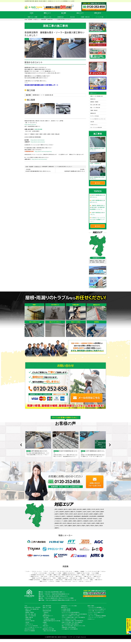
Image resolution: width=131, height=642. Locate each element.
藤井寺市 (80, 514)
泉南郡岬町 (65, 518)
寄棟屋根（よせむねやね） (35, 579)
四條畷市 (96, 514)
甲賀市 (92, 525)
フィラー (28, 571)
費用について (47, 13)
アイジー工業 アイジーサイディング (96, 610)
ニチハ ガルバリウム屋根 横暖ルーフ (96, 607)
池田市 (70, 509)
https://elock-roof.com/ (30, 124)
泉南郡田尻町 (58, 518)
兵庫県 (70, 521)
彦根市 (96, 525)
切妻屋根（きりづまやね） (48, 579)
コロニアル (81, 581)
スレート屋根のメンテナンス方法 (69, 619)
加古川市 (79, 523)
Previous (21, 444)
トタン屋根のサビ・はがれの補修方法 (70, 629)
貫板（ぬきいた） (91, 578)
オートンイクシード (47, 609)
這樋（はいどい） (97, 576)
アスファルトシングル (66, 581)
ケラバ (98, 578)
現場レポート (46, 614)
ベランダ (35, 573)
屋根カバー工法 (47, 17)
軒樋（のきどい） (99, 579)
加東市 (93, 523)
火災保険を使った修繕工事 (49, 619)
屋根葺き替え (61, 17)
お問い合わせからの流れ (30, 629)
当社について (80, 13)
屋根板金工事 (93, 113)
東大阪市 (86, 514)
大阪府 (100, 518)
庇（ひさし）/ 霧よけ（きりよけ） (57, 576)
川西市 (84, 523)
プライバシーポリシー (48, 627)
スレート (75, 581)
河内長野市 (79, 511)
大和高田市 (85, 521)
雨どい (54, 578)
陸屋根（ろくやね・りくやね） (83, 573)
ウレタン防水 (51, 573)
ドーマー (86, 579)
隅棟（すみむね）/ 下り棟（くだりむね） (73, 579)
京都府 (74, 521)
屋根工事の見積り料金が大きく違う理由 (52, 620)
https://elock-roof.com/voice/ (37, 142)
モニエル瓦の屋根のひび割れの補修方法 (70, 624)
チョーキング (53, 571)
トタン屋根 (49, 574)
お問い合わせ (97, 13)
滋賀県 (65, 521)
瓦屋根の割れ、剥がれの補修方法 (69, 627)
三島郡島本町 (69, 516)
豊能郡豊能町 (77, 516)
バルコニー (103, 571)
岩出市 (74, 523)
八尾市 (56, 511)
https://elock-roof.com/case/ (37, 140)
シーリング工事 (99, 17)
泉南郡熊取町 (100, 516)
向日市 (64, 523)
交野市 (101, 514)
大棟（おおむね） (59, 579)
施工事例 (63, 13)
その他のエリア (59, 521)
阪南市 (63, 516)
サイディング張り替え (95, 116)
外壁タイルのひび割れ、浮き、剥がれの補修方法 (72, 622)
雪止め (83, 574)
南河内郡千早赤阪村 (92, 518)
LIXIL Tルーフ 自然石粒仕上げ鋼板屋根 (97, 615)
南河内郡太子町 (73, 518)
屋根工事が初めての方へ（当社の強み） (33, 607)
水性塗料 (82, 571)
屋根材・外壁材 (91, 605)
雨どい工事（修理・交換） (96, 104)
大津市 (95, 521)
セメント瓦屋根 (95, 573)
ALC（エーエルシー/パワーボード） (65, 571)
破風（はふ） (83, 578)
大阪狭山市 (58, 516)
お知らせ (45, 624)
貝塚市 (89, 509)
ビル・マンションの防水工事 (96, 127)
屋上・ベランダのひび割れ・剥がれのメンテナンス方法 (73, 625)
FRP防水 (58, 581)
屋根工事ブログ (64, 607)
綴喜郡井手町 (58, 523)
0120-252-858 (38, 129)
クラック (46, 571)
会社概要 (44, 622)
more (98, 183)
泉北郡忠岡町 (93, 516)
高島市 (74, 525)
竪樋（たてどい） (43, 581)
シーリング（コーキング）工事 (92, 571)
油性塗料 (76, 571)
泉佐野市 (61, 511)
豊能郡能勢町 (85, 516)
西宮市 (100, 521)
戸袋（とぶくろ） (70, 576)
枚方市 (97, 509)
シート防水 (58, 573)
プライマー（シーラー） (37, 571)
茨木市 (102, 509)
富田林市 (67, 511)
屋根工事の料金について (48, 615)
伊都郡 (97, 523)
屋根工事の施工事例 (47, 610)
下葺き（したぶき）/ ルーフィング (94, 574)
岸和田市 (60, 509)
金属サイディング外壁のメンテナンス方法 (70, 615)
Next (109, 444)
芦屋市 (83, 525)
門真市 (66, 514)
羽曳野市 (61, 514)
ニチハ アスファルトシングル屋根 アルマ (97, 609)
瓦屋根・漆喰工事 (85, 17)
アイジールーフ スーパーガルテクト (95, 617)
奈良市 (91, 521)
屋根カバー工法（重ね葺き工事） (97, 96)
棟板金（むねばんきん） (63, 578)
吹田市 (74, 509)
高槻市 (84, 509)
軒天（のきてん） (74, 578)
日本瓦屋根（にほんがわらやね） (38, 574)
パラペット (51, 581)
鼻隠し (91, 579)
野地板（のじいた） (35, 576)
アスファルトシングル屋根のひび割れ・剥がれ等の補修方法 (74, 614)
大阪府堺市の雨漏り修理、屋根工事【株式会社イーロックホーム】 (60, 637)
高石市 (75, 514)
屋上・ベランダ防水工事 (95, 107)
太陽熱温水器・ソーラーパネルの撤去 (69, 605)
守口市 (93, 509)
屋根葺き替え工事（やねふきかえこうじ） (71, 574)
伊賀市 (101, 525)
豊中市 (65, 509)
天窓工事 (92, 121)
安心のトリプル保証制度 (30, 630)
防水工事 (72, 17)
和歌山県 (69, 523)
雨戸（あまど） (79, 576)
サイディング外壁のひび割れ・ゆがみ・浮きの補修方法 (73, 617)
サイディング (88, 581)
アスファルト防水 (43, 573)
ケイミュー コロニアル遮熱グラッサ (96, 612)
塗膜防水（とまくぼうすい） (69, 573)
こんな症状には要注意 (65, 610)
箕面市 (102, 511)
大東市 (93, 511)
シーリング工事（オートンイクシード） (98, 118)
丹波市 (89, 523)
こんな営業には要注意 (65, 609)
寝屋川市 (73, 511)
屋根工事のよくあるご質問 (48, 629)
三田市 (61, 525)
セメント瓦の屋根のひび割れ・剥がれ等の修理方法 (72, 620)
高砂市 (102, 523)
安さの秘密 (46, 617)
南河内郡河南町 (82, 518)
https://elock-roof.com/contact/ (39, 159)
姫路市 (70, 525)
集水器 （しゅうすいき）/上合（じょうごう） (41, 578)
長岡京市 (79, 521)
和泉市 (97, 511)
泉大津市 (79, 509)
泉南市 (91, 514)
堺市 (56, 509)
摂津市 (71, 514)
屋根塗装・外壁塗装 (94, 101)
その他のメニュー (91, 619)
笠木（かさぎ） (44, 576)
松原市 (89, 511)
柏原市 (56, 514)
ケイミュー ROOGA (92, 614)
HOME (31, 13)
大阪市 (84, 511)
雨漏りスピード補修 (32, 17)
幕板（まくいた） (88, 576)
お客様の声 (46, 612)
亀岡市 (56, 528)
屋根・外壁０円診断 (47, 605)
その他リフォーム (94, 124)
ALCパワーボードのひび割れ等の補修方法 (70, 612)
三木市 (56, 525)
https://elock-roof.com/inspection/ (43, 151)
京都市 (87, 525)
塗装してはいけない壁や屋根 (50, 630)
